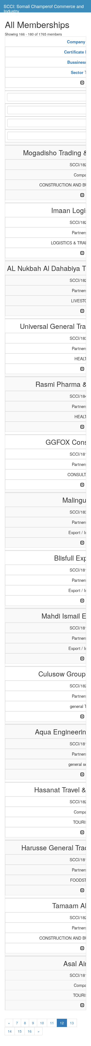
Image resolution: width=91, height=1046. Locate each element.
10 (42, 1022)
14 (10, 1031)
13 (72, 1022)
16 (30, 1031)
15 (20, 1031)
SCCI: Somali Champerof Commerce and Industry (44, 7)
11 (52, 1022)
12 (62, 1022)
